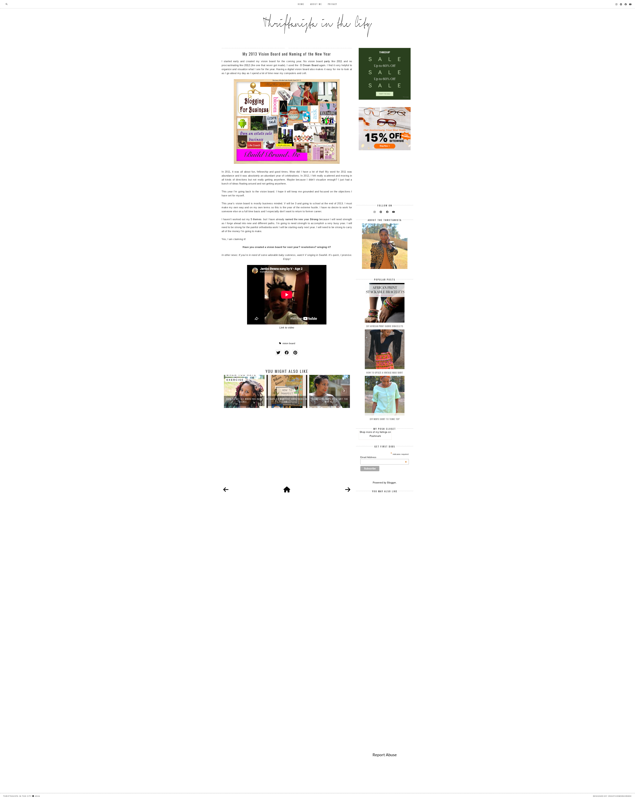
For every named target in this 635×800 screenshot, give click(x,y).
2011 (339, 61)
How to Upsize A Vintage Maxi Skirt (384, 372)
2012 (247, 65)
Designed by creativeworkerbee (612, 796)
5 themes (256, 219)
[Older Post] (347, 490)
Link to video (286, 327)
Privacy (332, 4)
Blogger (391, 482)
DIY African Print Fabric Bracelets (384, 326)
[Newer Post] (226, 490)
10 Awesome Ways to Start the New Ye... (287, 400)
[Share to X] (278, 352)
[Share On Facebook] (287, 352)
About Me (316, 4)
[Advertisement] (287, 451)
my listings (381, 432)
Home (301, 4)
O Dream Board (309, 65)
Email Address (383, 457)
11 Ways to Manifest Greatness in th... (244, 400)
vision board (288, 343)
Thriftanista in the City (17, 796)
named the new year (297, 219)
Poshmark (375, 436)
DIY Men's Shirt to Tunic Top (385, 419)
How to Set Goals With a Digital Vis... (329, 400)
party (327, 61)
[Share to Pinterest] (295, 352)
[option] (244, 391)
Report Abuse (385, 754)
